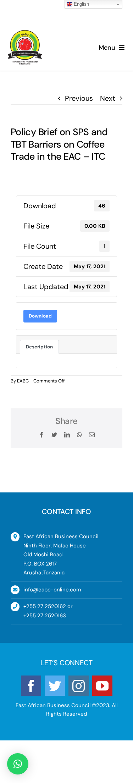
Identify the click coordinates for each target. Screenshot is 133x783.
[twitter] (55, 686)
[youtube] (102, 686)
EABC (23, 381)
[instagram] (78, 686)
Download (40, 316)
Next (107, 98)
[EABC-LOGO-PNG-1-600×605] (25, 33)
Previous (79, 98)
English (80, 4)
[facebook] (31, 686)
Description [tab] (39, 347)
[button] (17, 763)
